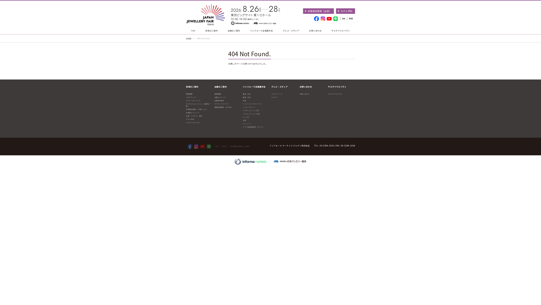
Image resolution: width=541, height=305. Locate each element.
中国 (244, 100)
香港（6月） (247, 94)
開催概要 (189, 94)
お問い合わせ (305, 94)
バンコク (246, 117)
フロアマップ (191, 97)
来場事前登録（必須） (319, 11)
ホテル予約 (347, 11)
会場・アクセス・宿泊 (194, 116)
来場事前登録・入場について (196, 109)
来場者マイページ (192, 113)
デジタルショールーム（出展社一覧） (198, 105)
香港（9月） (247, 97)
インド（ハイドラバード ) (252, 104)
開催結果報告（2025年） (223, 107)
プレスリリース (277, 94)
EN (343, 18)
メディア (274, 97)
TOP (193, 30)
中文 (351, 18)
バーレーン (247, 124)
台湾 (244, 120)
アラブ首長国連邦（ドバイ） (253, 127)
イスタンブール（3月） (251, 110)
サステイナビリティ (335, 94)
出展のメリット (220, 97)
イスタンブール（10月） (252, 114)
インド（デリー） (249, 107)
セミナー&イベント (193, 100)
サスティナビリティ (193, 122)
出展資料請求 (219, 100)
